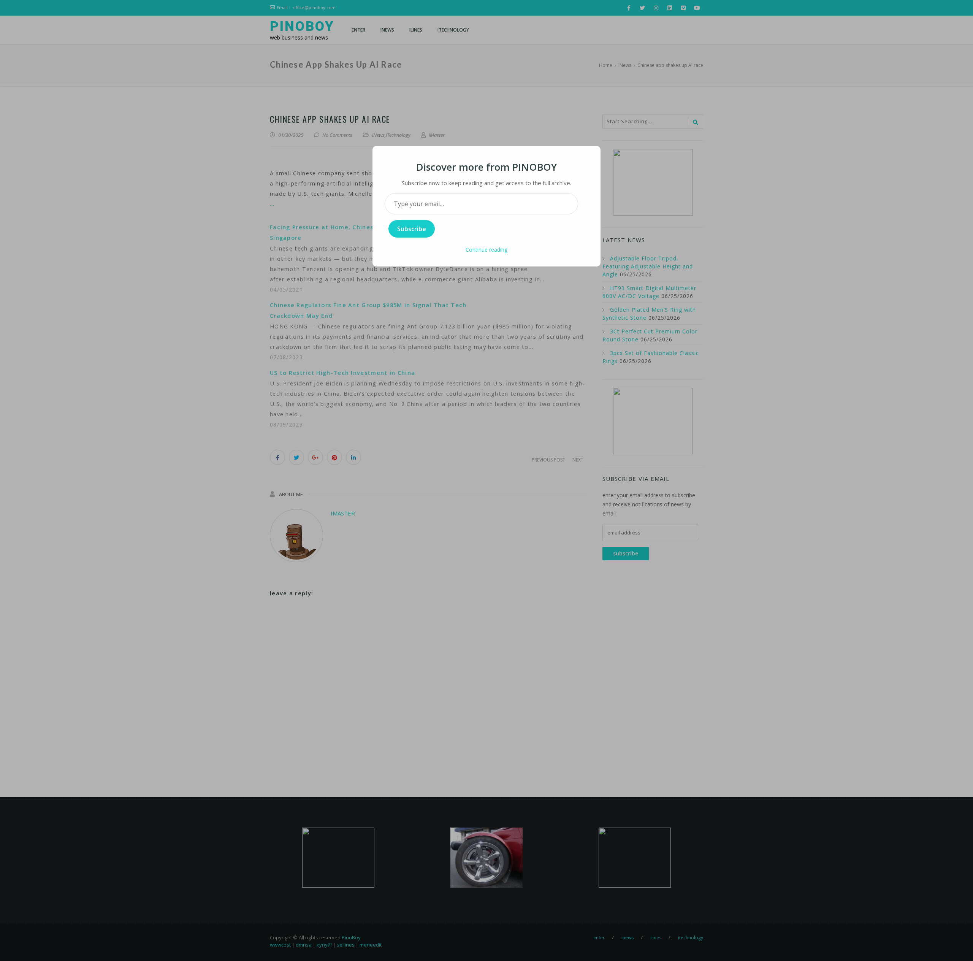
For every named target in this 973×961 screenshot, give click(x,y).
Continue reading (486, 249)
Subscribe (411, 229)
